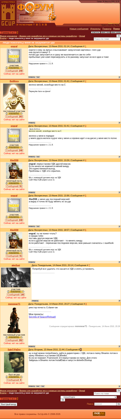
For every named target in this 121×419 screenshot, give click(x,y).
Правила (106, 29)
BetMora (14, 81)
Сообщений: (14, 71)
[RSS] (45, 25)
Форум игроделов (8, 36)
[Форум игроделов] (17, 25)
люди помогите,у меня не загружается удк (29, 38)
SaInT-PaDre (14, 349)
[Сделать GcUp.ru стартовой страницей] (36, 25)
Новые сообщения (79, 29)
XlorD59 (14, 160)
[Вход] (33, 25)
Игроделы (95, 29)
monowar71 (14, 304)
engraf (14, 46)
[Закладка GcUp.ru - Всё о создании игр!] (39, 25)
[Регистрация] (25, 25)
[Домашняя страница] (38, 386)
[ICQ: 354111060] (43, 386)
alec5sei (16, 265)
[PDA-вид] (42, 25)
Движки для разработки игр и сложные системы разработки (48, 36)
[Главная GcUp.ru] (8, 25)
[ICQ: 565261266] (38, 77)
